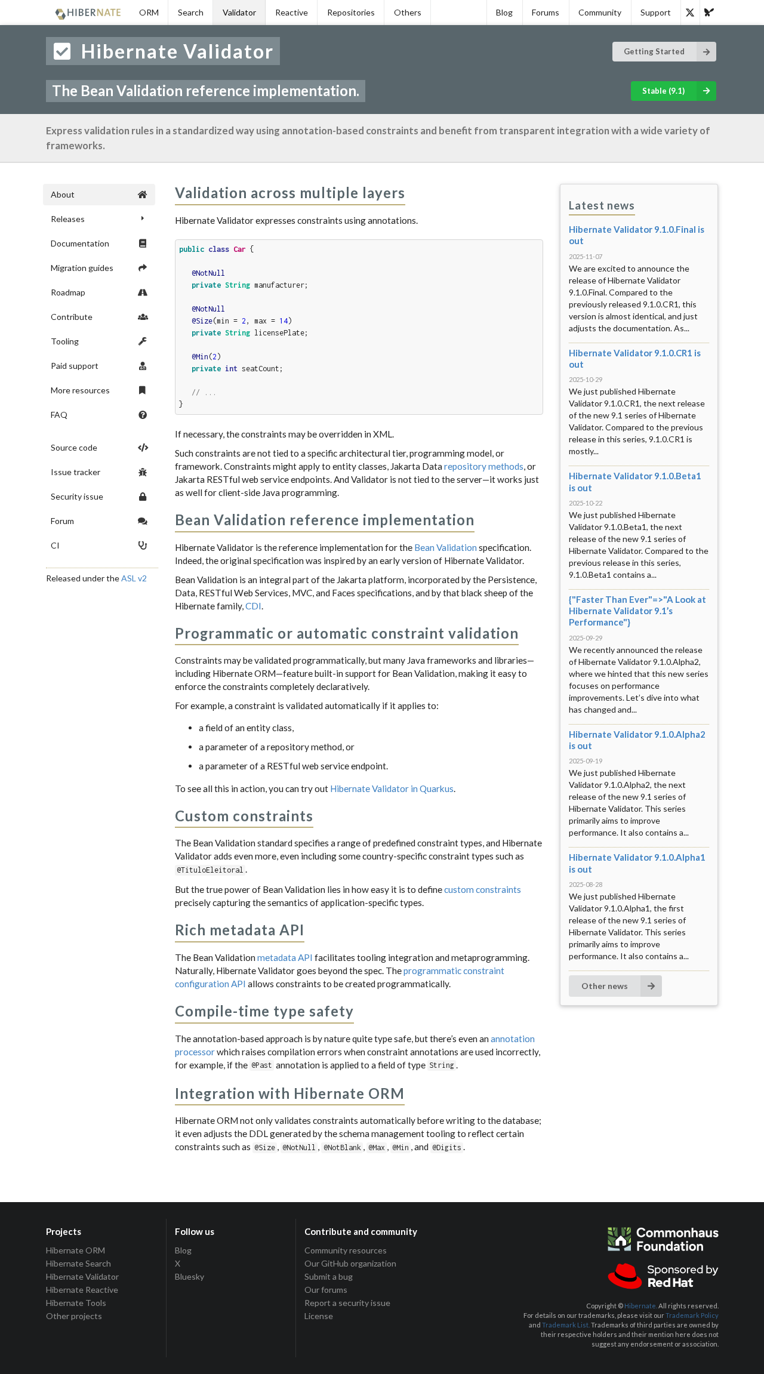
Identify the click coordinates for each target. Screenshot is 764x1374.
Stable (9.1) (663, 90)
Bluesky (189, 1276)
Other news (604, 986)
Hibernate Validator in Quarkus (392, 788)
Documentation (80, 243)
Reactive (291, 12)
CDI (253, 605)
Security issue (77, 496)
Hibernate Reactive (82, 1289)
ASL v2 (134, 578)
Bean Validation (445, 547)
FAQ (59, 414)
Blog (504, 12)
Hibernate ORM (75, 1250)
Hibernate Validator (82, 1276)
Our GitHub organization (350, 1263)
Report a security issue (347, 1303)
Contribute (72, 317)
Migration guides (82, 268)
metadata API (285, 957)
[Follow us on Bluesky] (709, 12)
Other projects (74, 1316)
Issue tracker (75, 472)
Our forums (325, 1289)
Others (407, 12)
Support (655, 12)
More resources (80, 390)
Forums (545, 12)
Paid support (74, 366)
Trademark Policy (692, 1315)
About (63, 194)
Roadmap (68, 292)
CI (55, 545)
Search (191, 12)
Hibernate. (640, 1306)
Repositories (351, 12)
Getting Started (654, 51)
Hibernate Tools (76, 1303)
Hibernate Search (78, 1263)
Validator (239, 12)
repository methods (483, 466)
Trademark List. (566, 1325)
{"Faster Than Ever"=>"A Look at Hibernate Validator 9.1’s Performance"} (637, 611)
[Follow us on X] (690, 12)
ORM (149, 12)
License (318, 1316)
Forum (62, 521)
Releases (68, 219)
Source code (74, 447)
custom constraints (482, 889)
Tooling (65, 341)
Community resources (345, 1250)
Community (599, 12)
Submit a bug (328, 1276)
